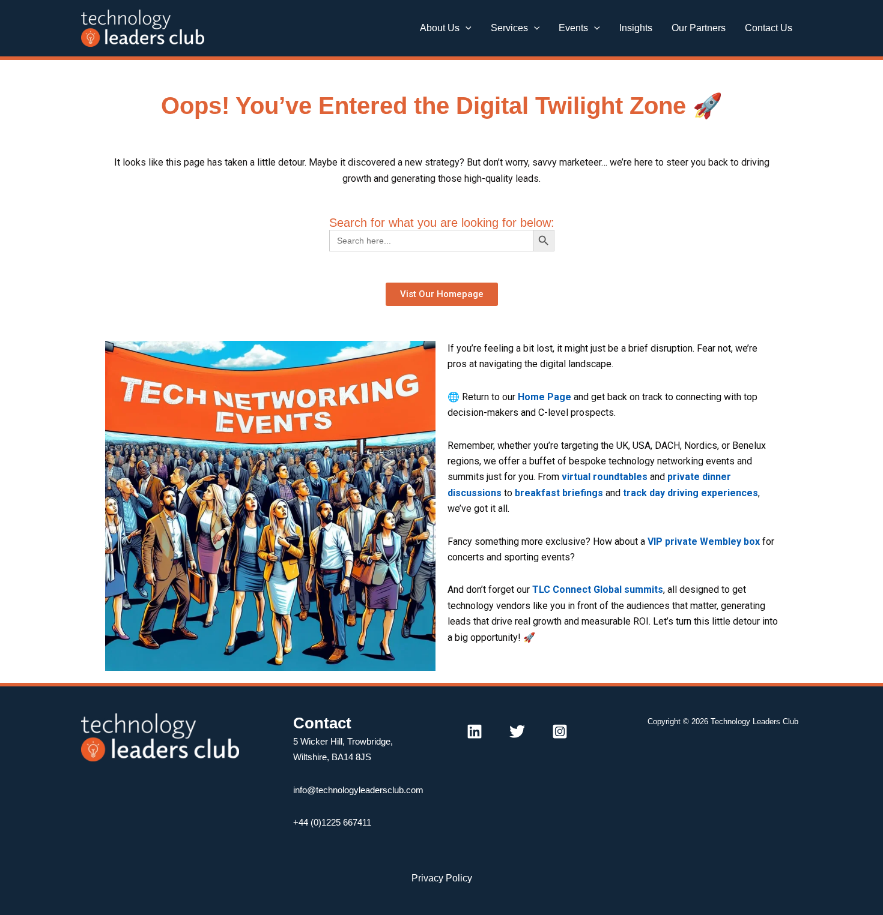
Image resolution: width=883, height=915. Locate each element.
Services (509, 28)
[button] (466, 28)
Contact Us (768, 28)
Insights (635, 28)
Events (573, 28)
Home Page (544, 397)
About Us (440, 28)
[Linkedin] (475, 731)
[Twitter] (517, 731)
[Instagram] (560, 731)
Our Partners (699, 28)
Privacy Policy (441, 878)
